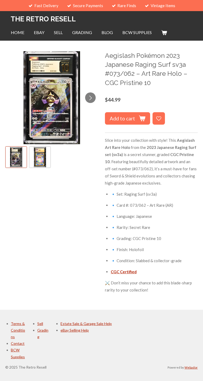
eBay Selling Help (75, 330)
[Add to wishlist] (159, 118)
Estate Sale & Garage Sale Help (86, 323)
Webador (191, 367)
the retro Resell (43, 19)
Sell (40, 323)
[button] (16, 157)
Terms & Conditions (18, 330)
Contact (18, 343)
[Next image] (90, 97)
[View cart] (164, 32)
